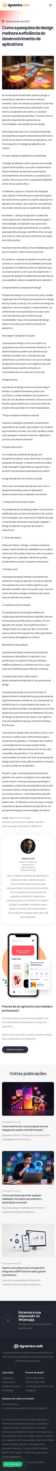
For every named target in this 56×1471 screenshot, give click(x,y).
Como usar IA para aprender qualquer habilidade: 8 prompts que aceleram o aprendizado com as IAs (22, 1199)
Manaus (17, 1448)
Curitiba (26, 1448)
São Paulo (41, 1440)
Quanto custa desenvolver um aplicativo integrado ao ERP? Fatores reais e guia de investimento (24, 1271)
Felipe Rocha (28, 858)
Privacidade (8, 1390)
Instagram (30, 1390)
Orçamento (7, 1378)
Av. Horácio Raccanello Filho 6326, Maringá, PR (24, 1408)
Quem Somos (8, 1382)
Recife (35, 1448)
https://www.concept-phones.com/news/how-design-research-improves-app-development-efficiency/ (23, 822)
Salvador (23, 1444)
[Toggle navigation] (50, 5)
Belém (5, 1452)
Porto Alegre (16, 1452)
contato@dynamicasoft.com (39, 1386)
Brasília (14, 1444)
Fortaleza (34, 1444)
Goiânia (43, 1448)
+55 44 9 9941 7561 (35, 1382)
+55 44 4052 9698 (34, 1378)
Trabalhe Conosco (11, 1386)
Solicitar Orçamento (15, 1049)
